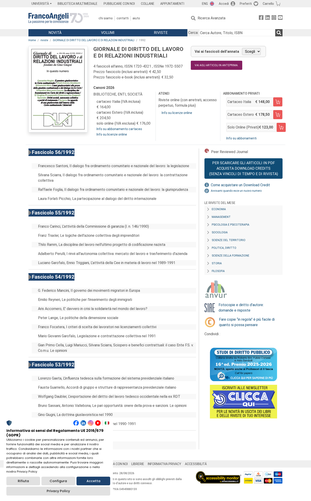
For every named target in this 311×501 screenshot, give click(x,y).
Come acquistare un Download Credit (240, 185)
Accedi (224, 3)
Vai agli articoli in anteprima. (216, 65)
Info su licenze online (112, 134)
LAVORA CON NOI (115, 464)
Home (32, 40)
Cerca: (193, 32)
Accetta (93, 481)
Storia (217, 263)
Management (221, 217)
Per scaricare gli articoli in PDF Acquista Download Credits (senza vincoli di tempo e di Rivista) (243, 168)
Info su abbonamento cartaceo (119, 129)
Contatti (123, 18)
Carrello (268, 3)
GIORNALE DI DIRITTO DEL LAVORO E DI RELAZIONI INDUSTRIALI (93, 40)
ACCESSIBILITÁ (196, 464)
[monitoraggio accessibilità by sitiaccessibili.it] (218, 474)
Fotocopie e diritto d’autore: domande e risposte (241, 307)
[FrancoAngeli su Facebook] (261, 18)
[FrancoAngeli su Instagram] (274, 18)
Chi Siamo (106, 18)
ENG (205, 3)
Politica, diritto (224, 247)
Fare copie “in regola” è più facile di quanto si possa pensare (247, 322)
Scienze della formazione (230, 255)
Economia (219, 209)
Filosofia (218, 271)
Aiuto (136, 18)
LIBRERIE (137, 464)
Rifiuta (23, 481)
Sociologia (220, 232)
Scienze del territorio (228, 240)
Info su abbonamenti (241, 138)
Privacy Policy (58, 491)
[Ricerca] (279, 32)
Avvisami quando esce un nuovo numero (236, 190)
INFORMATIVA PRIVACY (164, 464)
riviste (44, 40)
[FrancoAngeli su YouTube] (280, 18)
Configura (58, 481)
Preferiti (246, 3)
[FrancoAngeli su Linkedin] (267, 18)
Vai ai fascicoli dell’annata (217, 51)
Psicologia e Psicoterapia (230, 224)
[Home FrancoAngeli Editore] (58, 18)
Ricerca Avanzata (211, 18)
